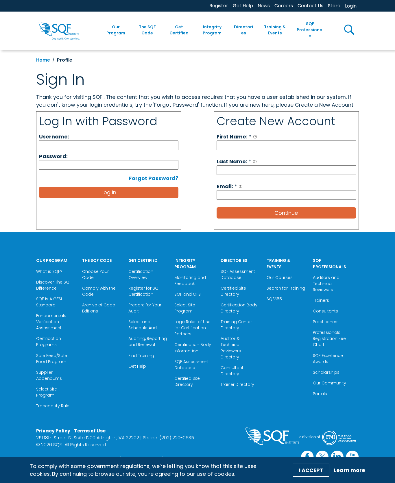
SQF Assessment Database (191, 365)
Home (43, 60)
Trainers (321, 300)
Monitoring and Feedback (190, 280)
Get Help (243, 5)
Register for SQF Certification (144, 291)
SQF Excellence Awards (328, 358)
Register (218, 5)
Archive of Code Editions (98, 308)
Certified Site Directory (187, 381)
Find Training (141, 355)
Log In (108, 192)
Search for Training (286, 288)
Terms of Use (90, 431)
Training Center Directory (236, 325)
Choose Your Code (95, 274)
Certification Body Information (192, 348)
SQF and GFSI (188, 294)
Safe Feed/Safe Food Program (51, 358)
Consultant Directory (232, 371)
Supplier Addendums (49, 375)
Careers (283, 5)
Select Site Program (46, 392)
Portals (320, 394)
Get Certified (179, 30)
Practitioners (326, 322)
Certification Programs (48, 341)
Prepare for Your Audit (144, 308)
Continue (286, 212)
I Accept (311, 470)
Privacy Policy (53, 431)
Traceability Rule (52, 406)
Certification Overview (140, 274)
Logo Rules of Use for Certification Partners (192, 328)
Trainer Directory (237, 384)
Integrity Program (212, 30)
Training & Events (275, 30)
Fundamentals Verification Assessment (51, 322)
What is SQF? (49, 271)
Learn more (349, 470)
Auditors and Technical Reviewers (326, 284)
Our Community (329, 383)
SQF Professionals (310, 30)
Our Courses (280, 277)
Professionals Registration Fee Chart (329, 338)
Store (334, 5)
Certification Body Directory (239, 308)
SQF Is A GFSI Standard (49, 302)
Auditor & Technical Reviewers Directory (231, 348)
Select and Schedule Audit (143, 325)
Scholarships (326, 372)
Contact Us (310, 5)
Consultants (325, 311)
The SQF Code (147, 30)
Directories (243, 30)
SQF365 (274, 299)
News (264, 5)
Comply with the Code (99, 291)
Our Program (115, 30)
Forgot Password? (153, 178)
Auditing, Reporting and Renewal (147, 341)
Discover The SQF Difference (53, 285)
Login (351, 6)
